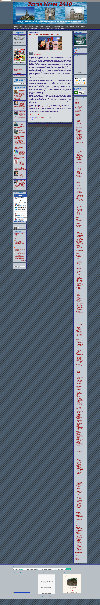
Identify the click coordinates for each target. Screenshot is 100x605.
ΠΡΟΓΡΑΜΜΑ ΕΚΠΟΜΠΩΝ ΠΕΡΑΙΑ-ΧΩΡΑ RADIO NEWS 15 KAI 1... (79, 400)
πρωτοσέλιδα (18, 62)
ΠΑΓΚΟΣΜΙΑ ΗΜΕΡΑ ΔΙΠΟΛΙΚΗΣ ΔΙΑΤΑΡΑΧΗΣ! (79, 135)
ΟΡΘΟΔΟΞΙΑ (48, 26)
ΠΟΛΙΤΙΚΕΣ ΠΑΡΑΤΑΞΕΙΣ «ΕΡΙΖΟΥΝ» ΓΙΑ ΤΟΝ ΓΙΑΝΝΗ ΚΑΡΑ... (79, 247)
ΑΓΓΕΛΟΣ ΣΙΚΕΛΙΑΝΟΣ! (78, 396)
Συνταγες (68, 592)
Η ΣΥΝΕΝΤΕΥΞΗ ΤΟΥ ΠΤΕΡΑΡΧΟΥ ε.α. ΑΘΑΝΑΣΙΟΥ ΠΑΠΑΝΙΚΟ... (79, 516)
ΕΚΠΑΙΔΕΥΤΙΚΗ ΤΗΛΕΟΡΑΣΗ (19, 75)
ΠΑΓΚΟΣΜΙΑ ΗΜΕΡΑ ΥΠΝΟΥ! (79, 374)
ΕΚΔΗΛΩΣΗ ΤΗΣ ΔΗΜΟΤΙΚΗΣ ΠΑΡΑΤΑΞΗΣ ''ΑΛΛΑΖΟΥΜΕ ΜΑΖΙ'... (79, 393)
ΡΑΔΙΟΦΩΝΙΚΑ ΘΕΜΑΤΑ (25, 28)
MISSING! (77, 129)
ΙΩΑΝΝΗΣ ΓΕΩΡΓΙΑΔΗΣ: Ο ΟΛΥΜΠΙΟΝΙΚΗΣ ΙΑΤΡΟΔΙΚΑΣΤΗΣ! (79, 155)
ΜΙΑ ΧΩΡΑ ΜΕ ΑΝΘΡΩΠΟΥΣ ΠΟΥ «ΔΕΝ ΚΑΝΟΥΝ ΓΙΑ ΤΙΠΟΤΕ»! (79, 351)
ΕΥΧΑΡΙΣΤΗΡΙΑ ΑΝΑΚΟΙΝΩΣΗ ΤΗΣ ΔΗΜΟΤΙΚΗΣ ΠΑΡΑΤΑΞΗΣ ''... (79, 239)
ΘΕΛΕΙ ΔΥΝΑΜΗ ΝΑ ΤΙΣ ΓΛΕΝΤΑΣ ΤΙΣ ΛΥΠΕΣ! (79, 421)
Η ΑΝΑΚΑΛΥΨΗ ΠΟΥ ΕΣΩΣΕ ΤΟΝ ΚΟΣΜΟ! (79, 440)
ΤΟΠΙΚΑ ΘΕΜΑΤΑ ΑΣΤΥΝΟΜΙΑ (44, 28)
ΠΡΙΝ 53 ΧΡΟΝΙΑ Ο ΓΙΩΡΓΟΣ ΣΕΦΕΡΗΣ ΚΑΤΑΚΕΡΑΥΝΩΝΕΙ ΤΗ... (79, 172)
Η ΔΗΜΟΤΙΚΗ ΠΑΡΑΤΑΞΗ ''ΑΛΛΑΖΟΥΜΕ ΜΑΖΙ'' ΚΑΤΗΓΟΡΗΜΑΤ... (79, 388)
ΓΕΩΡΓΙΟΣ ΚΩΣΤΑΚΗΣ (78, 460)
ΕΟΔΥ (15, 67)
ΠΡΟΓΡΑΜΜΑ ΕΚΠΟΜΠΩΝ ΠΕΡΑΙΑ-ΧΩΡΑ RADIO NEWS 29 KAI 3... (79, 159)
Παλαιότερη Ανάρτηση (65, 125)
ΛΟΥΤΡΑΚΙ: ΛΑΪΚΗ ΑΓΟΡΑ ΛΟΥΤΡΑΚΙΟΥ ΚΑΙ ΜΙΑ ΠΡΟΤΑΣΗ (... (79, 267)
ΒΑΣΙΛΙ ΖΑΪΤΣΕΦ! (79, 264)
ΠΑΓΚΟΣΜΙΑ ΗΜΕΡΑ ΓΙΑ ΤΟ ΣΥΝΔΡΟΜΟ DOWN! (79, 298)
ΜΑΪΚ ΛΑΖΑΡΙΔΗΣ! (79, 408)
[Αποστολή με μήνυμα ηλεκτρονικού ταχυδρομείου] (47, 117)
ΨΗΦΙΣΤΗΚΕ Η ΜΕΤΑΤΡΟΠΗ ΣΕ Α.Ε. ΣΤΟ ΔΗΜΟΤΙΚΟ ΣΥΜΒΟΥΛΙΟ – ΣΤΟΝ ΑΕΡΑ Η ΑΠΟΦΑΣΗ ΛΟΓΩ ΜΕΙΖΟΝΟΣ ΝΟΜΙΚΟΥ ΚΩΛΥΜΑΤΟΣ (19, 163)
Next (85, 39)
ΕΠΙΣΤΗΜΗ (16, 26)
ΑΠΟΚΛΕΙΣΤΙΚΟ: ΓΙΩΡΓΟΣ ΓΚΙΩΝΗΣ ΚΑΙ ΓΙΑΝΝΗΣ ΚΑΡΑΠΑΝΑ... (79, 227)
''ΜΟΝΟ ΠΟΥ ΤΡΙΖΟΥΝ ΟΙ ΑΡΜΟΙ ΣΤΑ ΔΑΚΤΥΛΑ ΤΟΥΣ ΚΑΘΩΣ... (79, 184)
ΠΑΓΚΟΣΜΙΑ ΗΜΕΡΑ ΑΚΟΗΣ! (79, 531)
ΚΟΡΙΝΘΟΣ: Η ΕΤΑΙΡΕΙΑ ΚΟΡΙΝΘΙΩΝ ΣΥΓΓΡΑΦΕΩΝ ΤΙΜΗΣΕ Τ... (79, 262)
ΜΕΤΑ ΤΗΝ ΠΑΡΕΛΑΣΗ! (78, 123)
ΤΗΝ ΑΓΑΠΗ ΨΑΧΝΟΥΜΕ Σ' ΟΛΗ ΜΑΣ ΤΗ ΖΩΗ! (79, 271)
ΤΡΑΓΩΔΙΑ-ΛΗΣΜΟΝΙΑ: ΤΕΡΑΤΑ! (78, 539)
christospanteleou (18, 252)
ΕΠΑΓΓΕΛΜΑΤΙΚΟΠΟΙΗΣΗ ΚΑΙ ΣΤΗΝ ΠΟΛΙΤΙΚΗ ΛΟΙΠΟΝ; (79, 132)
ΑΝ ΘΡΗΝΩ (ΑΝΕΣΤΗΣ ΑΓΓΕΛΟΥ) (78, 513)
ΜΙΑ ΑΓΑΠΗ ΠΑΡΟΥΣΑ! (78, 526)
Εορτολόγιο (80, 72)
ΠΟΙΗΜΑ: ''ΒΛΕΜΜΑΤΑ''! (79, 434)
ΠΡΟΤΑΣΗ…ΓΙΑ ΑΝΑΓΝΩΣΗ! (78, 509)
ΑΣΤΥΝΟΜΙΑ (37, 24)
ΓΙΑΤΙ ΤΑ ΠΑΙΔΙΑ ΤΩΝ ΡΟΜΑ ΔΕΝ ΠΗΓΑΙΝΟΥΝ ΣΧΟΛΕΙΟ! (79, 415)
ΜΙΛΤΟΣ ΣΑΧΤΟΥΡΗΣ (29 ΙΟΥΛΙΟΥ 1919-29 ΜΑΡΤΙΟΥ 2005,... (79, 143)
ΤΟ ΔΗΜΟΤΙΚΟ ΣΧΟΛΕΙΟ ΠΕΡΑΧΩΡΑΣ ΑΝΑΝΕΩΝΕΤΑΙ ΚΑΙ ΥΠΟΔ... (79, 474)
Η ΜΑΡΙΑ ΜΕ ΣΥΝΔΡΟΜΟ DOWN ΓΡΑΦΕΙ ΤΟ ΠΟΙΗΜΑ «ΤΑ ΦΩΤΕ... (79, 289)
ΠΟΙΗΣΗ (77, 26)
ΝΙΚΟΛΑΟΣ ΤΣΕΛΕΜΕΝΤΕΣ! (79, 542)
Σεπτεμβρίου (78, 108)
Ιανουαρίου (78, 553)
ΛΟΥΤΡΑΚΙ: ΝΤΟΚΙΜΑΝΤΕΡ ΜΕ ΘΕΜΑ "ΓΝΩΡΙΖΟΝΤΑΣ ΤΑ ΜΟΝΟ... (79, 177)
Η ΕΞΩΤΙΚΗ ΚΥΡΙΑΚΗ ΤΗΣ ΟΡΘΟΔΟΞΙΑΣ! (79, 501)
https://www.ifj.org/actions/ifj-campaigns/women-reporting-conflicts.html (47, 106)
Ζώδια (43, 593)
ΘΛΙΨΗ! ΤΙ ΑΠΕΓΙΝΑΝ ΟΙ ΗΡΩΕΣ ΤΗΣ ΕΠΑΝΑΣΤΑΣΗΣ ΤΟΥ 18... (79, 206)
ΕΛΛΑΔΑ (71, 24)
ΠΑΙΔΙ (67, 26)
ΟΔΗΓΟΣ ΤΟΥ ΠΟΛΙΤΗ (17, 73)
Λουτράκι (75, 50)
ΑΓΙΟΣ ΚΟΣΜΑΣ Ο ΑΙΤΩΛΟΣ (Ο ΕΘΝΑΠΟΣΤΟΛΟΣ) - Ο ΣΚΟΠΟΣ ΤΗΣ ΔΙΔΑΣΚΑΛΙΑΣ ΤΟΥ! (22, 103)
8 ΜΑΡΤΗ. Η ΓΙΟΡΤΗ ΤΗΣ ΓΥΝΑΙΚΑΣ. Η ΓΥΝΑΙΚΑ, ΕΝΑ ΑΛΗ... (79, 478)
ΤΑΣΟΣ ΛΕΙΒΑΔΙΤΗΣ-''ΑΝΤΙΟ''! (79, 445)
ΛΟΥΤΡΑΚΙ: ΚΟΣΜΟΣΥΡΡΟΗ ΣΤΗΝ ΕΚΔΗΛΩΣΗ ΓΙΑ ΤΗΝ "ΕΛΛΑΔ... (79, 294)
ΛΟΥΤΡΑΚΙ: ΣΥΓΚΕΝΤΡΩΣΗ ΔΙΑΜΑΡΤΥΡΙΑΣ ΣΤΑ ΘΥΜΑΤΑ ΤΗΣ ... (79, 366)
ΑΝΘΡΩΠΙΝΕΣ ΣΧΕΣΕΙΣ (25, 24)
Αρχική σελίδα (49, 125)
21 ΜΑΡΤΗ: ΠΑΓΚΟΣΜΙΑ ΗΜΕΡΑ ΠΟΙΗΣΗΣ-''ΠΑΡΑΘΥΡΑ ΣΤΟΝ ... (79, 285)
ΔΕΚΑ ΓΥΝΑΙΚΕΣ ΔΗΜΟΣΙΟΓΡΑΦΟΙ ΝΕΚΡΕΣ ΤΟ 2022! (79, 345)
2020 (76, 558)
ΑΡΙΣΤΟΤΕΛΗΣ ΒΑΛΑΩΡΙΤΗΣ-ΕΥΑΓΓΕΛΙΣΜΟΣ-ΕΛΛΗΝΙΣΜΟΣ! (79, 220)
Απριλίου (77, 115)
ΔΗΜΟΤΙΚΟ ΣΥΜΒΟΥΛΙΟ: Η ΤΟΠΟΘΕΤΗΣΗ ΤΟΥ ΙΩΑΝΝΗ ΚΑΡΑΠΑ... (79, 358)
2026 (76, 99)
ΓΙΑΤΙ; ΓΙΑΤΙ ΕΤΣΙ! (79, 458)
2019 (76, 559)
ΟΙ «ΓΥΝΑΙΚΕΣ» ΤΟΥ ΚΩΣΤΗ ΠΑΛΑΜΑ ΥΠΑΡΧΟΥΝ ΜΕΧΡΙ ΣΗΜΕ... (79, 469)
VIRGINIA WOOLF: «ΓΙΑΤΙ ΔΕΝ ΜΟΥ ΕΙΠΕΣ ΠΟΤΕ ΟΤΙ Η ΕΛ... (79, 163)
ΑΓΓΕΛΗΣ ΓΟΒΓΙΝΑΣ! (78, 180)
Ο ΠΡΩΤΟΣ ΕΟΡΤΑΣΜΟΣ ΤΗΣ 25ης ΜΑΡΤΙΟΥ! (79, 235)
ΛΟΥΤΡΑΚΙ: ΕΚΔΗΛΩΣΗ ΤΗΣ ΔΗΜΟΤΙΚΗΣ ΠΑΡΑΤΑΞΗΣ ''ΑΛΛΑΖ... (79, 313)
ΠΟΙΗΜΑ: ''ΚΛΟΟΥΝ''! (78, 533)
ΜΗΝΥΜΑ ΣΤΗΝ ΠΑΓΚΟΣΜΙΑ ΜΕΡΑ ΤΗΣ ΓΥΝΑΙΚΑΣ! (78, 463)
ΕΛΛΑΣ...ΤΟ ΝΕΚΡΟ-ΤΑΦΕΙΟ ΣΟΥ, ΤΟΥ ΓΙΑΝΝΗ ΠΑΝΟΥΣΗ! (79, 437)
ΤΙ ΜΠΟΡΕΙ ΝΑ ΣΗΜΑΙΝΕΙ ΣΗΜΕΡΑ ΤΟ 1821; (79, 188)
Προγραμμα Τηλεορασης (16, 592)
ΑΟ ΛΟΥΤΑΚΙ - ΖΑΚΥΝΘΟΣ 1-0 (20, 253)
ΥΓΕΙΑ (52, 28)
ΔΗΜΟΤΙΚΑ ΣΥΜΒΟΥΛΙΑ (52, 24)
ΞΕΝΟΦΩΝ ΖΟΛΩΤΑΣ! (78, 218)
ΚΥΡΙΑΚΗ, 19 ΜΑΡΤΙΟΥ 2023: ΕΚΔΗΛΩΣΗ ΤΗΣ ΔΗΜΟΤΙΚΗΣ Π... (79, 332)
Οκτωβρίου (78, 107)
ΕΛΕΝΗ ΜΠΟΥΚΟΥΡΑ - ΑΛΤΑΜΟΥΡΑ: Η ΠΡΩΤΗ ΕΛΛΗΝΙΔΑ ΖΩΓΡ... (79, 341)
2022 (76, 555)
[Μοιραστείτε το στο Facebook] (50, 117)
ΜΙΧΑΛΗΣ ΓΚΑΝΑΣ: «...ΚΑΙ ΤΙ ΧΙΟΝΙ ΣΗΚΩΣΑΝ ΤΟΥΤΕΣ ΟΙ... (79, 504)
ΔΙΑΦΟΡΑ (59, 24)
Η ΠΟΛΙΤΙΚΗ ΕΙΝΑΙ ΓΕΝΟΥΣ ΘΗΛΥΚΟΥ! (79, 466)
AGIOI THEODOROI (18, 255)
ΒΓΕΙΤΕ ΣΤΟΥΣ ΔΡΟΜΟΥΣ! (78, 486)
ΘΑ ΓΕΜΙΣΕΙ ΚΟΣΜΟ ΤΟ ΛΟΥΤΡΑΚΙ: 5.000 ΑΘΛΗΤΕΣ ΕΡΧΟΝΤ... (79, 210)
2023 (76, 103)
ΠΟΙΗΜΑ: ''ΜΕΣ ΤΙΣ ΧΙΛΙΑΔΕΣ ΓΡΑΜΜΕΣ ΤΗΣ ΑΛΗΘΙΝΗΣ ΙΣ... (79, 491)
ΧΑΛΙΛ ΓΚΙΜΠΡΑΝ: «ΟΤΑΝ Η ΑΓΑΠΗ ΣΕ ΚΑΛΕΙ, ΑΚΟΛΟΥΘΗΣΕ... (79, 323)
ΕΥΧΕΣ (21, 26)
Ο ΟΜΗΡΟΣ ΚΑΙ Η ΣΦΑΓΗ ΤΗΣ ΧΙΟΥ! (79, 127)
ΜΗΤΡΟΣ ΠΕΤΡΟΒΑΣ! (78, 432)
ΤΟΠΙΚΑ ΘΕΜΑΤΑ (34, 28)
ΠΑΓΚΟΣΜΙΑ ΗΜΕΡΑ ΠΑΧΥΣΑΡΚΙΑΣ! (79, 523)
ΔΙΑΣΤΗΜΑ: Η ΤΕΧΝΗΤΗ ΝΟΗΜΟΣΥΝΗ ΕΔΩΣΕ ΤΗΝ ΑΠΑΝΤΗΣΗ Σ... (79, 168)
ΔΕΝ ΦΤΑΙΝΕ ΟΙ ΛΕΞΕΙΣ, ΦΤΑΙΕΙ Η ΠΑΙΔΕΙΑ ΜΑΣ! (79, 380)
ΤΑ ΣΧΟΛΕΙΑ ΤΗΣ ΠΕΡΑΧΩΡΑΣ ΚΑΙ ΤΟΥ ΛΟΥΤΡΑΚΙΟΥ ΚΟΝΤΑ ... (79, 520)
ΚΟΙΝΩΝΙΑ (31, 26)
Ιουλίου (77, 111)
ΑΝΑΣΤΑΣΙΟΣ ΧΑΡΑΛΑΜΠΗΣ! (79, 443)
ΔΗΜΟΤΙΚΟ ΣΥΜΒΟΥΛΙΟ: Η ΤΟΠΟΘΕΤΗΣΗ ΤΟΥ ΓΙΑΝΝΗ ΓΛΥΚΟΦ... (79, 371)
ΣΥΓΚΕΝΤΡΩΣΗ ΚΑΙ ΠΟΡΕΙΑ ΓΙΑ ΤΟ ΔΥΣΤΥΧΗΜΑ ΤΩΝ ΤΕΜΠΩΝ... (79, 377)
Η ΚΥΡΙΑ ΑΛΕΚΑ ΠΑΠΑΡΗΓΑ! (79, 507)
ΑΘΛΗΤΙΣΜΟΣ (16, 24)
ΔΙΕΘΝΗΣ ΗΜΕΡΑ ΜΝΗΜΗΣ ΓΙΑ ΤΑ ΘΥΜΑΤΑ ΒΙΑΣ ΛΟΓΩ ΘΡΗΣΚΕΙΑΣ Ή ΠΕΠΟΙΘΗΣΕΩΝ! (22, 152)
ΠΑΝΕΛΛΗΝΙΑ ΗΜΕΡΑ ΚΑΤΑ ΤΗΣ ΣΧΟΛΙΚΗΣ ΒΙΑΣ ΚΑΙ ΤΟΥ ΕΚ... (79, 497)
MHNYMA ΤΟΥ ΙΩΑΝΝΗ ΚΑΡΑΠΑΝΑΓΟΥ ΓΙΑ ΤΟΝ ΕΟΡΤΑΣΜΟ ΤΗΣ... (79, 232)
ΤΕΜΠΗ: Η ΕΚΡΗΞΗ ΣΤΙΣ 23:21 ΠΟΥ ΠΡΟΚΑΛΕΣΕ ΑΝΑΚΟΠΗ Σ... (79, 545)
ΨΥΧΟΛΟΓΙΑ (63, 28)
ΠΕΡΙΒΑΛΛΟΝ (72, 26)
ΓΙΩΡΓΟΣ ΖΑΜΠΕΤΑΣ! (78, 453)
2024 (76, 102)
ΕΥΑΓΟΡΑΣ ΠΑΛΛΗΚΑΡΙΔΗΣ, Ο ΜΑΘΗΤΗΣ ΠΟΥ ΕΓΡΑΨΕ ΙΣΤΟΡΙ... (79, 404)
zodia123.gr (49, 593)
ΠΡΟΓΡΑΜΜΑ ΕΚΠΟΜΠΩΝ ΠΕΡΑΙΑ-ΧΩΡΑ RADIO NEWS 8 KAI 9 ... (79, 483)
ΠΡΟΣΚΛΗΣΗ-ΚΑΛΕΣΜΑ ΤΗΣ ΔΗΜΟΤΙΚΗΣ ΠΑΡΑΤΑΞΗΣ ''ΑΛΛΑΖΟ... (79, 120)
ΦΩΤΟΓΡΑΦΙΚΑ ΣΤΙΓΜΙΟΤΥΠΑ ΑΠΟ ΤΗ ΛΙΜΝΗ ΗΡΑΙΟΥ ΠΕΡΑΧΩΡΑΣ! (22, 123)
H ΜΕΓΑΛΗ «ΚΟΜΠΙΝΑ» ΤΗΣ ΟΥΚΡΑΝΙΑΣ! (79, 528)
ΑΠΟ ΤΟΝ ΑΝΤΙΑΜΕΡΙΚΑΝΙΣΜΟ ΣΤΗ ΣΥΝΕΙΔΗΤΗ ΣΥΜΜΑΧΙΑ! (79, 328)
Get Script (17, 221)
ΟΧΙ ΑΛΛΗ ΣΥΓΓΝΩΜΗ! (78, 407)
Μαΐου (77, 114)
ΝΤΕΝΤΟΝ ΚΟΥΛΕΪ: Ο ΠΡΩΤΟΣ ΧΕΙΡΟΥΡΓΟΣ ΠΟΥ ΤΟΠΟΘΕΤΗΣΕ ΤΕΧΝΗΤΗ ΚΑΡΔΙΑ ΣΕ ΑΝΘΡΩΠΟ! (22, 182)
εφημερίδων (22, 62)
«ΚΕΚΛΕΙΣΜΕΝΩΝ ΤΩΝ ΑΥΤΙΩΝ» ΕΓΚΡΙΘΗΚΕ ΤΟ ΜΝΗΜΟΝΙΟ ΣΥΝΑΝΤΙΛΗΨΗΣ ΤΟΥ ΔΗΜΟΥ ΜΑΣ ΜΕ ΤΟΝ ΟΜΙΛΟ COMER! (19, 243)
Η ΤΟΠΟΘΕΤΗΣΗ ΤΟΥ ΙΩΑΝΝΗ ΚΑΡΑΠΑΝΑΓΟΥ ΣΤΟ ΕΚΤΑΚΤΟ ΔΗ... (79, 139)
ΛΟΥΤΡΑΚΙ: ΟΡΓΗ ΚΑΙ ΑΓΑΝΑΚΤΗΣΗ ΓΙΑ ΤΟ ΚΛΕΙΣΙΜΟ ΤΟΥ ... (79, 196)
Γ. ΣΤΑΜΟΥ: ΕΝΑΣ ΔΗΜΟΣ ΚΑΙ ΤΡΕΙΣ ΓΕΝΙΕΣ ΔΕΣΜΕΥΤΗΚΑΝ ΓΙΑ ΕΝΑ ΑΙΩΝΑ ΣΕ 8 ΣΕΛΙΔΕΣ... (22, 113)
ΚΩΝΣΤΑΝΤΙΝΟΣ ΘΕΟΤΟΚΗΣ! (79, 418)
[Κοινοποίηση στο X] (49, 117)
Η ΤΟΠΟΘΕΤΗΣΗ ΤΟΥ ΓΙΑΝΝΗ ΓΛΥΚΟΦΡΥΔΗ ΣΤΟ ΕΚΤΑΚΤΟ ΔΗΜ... (79, 151)
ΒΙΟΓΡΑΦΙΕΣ (44, 24)
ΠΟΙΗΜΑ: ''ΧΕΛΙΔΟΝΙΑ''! (79, 254)
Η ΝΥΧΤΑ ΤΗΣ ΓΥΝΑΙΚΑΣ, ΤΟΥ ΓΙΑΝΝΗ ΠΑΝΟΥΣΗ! (79, 424)
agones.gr (68, 569)
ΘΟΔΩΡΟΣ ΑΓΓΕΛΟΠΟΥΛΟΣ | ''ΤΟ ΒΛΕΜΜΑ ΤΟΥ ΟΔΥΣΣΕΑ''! (79, 411)
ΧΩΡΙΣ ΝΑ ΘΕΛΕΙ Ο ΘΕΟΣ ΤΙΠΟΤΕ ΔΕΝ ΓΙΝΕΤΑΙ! (79, 456)
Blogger (56, 596)
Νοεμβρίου (78, 106)
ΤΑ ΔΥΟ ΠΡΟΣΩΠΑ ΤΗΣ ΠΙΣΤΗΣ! (79, 383)
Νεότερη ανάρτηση (34, 125)
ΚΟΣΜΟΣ (36, 26)
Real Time (20, 221)
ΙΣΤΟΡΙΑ (26, 26)
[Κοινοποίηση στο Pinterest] (51, 117)
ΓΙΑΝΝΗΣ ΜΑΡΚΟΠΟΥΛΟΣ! (79, 354)
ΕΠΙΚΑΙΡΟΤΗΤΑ (77, 24)
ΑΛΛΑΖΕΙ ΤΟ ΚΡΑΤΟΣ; (78, 274)
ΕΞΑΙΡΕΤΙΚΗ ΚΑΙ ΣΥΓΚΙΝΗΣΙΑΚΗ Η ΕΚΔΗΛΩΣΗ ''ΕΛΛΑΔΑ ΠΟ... (79, 304)
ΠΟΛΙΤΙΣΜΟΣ (16, 28)
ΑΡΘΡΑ (32, 24)
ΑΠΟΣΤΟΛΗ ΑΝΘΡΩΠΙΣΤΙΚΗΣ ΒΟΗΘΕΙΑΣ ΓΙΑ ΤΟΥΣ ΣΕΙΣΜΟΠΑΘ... (79, 428)
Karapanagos (17, 240)
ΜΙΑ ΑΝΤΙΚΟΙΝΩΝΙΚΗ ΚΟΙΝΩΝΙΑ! (79, 147)
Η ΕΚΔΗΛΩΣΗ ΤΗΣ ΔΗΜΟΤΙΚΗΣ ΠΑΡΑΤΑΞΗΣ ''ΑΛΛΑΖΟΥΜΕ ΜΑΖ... (79, 278)
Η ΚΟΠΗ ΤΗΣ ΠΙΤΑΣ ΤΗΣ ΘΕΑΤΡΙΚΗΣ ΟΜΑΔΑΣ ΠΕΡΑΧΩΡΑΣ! (79, 450)
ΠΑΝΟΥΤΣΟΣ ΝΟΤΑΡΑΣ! (78, 125)
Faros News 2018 (17, 200)
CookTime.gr (75, 592)
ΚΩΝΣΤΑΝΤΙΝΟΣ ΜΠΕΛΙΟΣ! (79, 488)
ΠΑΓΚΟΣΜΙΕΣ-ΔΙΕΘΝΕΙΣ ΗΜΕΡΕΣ (57, 26)
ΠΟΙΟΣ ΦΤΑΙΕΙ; (21, 171)
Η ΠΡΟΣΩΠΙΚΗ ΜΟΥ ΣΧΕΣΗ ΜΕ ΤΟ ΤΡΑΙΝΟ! (79, 317)
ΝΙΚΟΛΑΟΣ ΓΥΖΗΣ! (79, 550)
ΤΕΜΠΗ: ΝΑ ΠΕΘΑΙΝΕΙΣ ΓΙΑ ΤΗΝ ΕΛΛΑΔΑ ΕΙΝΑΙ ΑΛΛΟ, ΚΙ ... (79, 536)
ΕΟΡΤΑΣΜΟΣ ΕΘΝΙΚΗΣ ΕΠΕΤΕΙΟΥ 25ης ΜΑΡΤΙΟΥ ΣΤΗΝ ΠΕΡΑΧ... (79, 214)
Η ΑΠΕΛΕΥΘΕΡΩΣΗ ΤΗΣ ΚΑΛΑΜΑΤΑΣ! (79, 281)
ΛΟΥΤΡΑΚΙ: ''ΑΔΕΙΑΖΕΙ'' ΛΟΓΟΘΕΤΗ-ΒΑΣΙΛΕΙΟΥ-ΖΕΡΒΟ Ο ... (78, 257)
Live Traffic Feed (20, 195)
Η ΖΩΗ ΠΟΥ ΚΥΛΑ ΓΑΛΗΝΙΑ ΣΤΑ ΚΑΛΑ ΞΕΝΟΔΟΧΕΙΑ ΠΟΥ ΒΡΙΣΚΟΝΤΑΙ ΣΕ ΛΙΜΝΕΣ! (22, 131)
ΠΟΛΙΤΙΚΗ (83, 26)
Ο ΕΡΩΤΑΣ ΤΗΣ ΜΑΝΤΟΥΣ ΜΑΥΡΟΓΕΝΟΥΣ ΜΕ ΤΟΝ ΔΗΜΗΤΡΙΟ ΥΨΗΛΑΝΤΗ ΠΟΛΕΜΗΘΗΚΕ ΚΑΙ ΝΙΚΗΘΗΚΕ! (19, 142)
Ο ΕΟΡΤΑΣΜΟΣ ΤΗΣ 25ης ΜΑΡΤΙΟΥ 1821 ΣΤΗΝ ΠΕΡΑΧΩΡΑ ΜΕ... (79, 191)
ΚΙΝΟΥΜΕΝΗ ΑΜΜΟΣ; (78, 447)
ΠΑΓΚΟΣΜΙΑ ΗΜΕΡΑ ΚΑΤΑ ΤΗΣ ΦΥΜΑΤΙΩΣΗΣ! (79, 251)
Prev (74, 39)
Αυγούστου (78, 110)
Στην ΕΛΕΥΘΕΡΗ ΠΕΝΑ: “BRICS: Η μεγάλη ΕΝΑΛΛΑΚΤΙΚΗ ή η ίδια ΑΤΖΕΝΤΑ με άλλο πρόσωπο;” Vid (20, 237)
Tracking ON (24, 221)
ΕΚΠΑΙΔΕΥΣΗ (65, 24)
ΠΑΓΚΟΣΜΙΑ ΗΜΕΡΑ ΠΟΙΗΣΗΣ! (79, 301)
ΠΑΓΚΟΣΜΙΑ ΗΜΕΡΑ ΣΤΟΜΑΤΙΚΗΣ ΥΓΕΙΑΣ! (79, 320)
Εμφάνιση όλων (23, 260)
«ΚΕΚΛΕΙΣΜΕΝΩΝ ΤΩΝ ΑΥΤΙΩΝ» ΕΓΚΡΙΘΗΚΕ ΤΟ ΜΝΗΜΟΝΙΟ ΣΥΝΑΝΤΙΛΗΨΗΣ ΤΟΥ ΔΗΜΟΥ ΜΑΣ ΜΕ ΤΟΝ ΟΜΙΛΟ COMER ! (19, 93)
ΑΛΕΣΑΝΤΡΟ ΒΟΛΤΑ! (79, 511)
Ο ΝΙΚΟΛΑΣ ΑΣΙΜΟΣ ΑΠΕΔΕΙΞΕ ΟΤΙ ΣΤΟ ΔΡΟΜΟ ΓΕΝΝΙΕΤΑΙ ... (79, 362)
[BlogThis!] (48, 117)
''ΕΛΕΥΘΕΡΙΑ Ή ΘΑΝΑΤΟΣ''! (78, 224)
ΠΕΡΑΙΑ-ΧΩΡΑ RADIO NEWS (20, 247)
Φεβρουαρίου (78, 552)
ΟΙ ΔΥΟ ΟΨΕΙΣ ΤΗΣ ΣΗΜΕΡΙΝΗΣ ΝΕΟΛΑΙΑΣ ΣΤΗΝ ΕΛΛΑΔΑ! (79, 243)
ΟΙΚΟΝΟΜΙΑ (42, 26)
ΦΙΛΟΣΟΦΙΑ (57, 28)
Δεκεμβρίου (78, 104)
